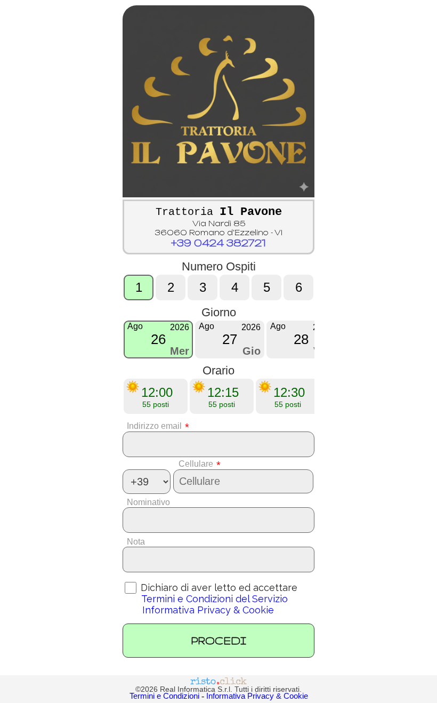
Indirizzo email (156, 425)
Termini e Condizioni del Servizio (214, 598)
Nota (134, 541)
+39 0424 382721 (218, 243)
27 (230, 339)
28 (301, 339)
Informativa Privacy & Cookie (208, 610)
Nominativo (146, 502)
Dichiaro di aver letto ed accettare (217, 587)
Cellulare (200, 463)
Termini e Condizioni (164, 695)
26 (158, 339)
